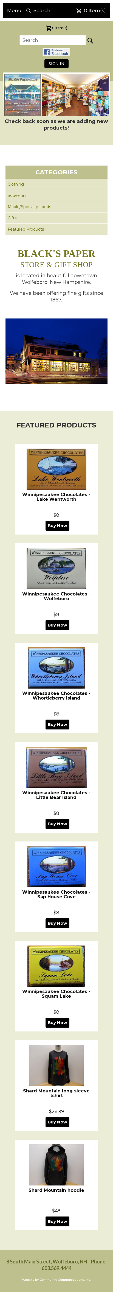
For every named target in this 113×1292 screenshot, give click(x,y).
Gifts (12, 218)
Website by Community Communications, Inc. (56, 1280)
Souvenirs (17, 195)
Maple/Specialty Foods (29, 206)
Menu (14, 10)
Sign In (56, 63)
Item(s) (95, 10)
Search (41, 10)
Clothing (16, 184)
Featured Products (26, 229)
